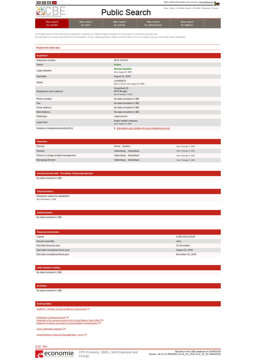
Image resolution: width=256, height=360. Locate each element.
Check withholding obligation (49, 329)
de (49, 2)
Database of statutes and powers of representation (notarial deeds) (67, 323)
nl (39, 2)
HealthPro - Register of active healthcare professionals (61, 309)
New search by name (85, 23)
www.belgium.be (206, 2)
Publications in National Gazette (51, 317)
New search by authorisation (153, 23)
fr (44, 2)
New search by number (52, 23)
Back (45, 346)
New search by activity (119, 23)
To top (38, 346)
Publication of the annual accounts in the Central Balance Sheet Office (68, 320)
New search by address (187, 23)
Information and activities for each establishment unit (143, 128)
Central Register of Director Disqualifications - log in (60, 335)
